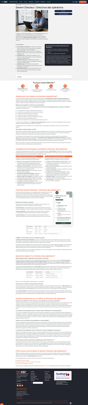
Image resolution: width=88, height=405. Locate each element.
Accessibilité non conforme (64, 402)
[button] (71, 403)
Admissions (31, 1)
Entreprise (33, 374)
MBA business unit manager (23, 360)
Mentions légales (56, 402)
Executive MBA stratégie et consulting (25, 363)
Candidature (82, 1)
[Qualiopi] (63, 378)
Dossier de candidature (63, 13)
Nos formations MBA (13, 1)
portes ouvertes (46, 365)
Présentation (33, 377)
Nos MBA (46, 373)
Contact (48, 1)
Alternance (37, 1)
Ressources (47, 380)
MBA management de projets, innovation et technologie (29, 361)
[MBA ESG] (4, 2)
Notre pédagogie (34, 376)
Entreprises (43, 1)
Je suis (25, 1)
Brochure (63, 11)
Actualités (19, 4)
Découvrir (63, 223)
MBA (16, 4)
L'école (20, 1)
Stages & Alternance (34, 378)
